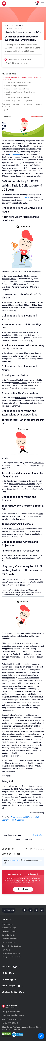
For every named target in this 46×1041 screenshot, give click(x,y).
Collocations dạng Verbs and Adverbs (16, 97)
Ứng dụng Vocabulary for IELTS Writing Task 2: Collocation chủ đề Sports (22, 105)
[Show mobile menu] (42, 3)
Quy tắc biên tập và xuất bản (12, 946)
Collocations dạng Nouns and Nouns (16, 89)
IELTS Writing (14, 154)
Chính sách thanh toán (10, 939)
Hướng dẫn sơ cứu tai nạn (11, 953)
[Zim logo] (4, 3)
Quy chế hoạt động (8, 942)
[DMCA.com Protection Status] (6, 1034)
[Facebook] (24, 910)
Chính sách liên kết (8, 935)
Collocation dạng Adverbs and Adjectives (18, 101)
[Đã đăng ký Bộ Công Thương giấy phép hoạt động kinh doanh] (17, 1034)
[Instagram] (42, 910)
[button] (32, 3)
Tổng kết (5, 110)
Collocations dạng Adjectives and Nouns (17, 82)
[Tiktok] (36, 910)
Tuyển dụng (6, 950)
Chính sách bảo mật (9, 928)
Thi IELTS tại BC (7, 924)
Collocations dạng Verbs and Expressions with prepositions (20, 93)
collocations (25, 197)
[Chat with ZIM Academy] (41, 1036)
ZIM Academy (13, 59)
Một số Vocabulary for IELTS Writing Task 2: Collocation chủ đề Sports (21, 79)
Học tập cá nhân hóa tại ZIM (11, 957)
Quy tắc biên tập (12, 63)
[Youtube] (30, 910)
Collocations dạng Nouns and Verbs (16, 86)
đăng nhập (14, 860)
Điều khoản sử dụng (9, 931)
